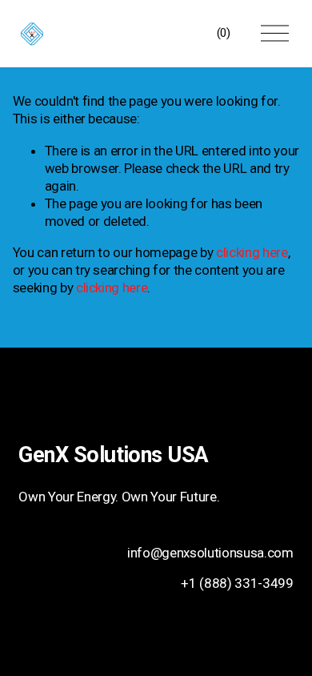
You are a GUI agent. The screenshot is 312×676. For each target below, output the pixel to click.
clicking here (252, 252)
